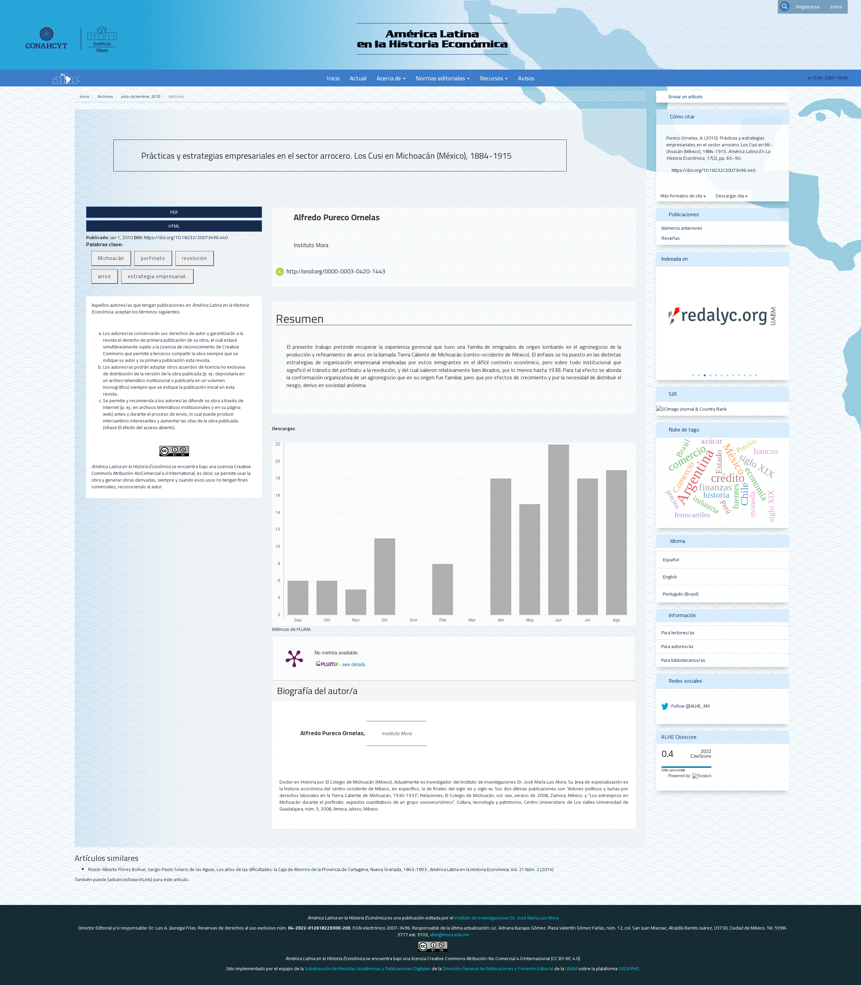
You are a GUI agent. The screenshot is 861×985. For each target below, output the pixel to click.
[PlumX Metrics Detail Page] (294, 658)
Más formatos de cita (682, 195)
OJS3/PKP (629, 968)
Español (671, 559)
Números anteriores (682, 228)
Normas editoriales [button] (441, 78)
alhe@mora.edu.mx (449, 934)
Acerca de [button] (389, 78)
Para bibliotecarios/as (683, 660)
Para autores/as (677, 646)
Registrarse (808, 6)
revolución (194, 258)
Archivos (105, 96)
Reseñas (671, 238)
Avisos (526, 78)
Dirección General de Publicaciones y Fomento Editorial (498, 968)
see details (353, 664)
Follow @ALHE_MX (690, 706)
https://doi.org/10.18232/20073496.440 (186, 237)
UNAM (571, 968)
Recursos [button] (492, 78)
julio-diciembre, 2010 (140, 96)
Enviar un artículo (685, 96)
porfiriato (153, 258)
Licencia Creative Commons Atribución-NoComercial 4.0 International (171, 470)
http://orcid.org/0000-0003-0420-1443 (336, 271)
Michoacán (111, 258)
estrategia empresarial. (157, 276)
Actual (358, 78)
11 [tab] (750, 375)
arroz (104, 276)
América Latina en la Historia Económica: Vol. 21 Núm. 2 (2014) (492, 869)
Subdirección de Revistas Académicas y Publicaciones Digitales (368, 968)
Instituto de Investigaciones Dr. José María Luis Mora (506, 917)
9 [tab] (739, 375)
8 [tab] (733, 375)
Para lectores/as (678, 632)
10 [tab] (744, 375)
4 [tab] (710, 375)
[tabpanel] (722, 316)
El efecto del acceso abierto (145, 427)
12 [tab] (756, 375)
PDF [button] (174, 212)
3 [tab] (704, 375)
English (670, 576)
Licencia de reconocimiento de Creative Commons (171, 350)
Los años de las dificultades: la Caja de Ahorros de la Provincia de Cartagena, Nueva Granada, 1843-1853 (322, 869)
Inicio (333, 78)
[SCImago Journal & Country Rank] (691, 408)
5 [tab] (716, 375)
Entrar (836, 6)
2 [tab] (699, 375)
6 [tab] (721, 375)
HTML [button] (174, 226)
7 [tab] (727, 375)
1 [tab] (693, 375)
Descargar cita (730, 195)
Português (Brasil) (681, 594)
